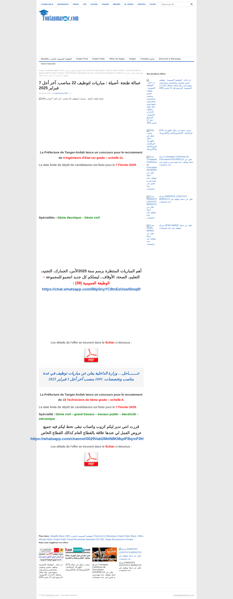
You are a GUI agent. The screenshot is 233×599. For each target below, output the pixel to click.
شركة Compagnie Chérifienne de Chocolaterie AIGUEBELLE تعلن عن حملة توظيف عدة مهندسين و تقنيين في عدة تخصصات (176, 160)
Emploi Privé (82, 59)
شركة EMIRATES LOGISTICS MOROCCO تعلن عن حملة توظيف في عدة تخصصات (176, 199)
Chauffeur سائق (147, 59)
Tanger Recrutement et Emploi (109, 73)
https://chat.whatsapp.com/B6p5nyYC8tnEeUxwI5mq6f (91, 289)
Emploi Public (98, 59)
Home (41, 70)
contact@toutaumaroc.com (183, 595)
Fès (84, 4)
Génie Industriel (48, 64)
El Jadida (129, 4)
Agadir (94, 4)
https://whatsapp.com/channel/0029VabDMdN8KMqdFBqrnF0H (86, 439)
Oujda (153, 4)
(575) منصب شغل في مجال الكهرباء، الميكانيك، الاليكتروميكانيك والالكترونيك (175, 131)
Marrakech (63, 4)
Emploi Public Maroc (115, 70)
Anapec (132, 59)
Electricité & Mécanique (170, 59)
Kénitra (142, 4)
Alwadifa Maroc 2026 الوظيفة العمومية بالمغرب (63, 70)
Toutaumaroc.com (52, 595)
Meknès (116, 4)
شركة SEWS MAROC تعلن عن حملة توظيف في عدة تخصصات (175, 226)
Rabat (76, 4)
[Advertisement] (136, 31)
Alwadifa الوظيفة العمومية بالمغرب (56, 59)
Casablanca (47, 4)
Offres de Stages (117, 59)
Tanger (105, 4)
